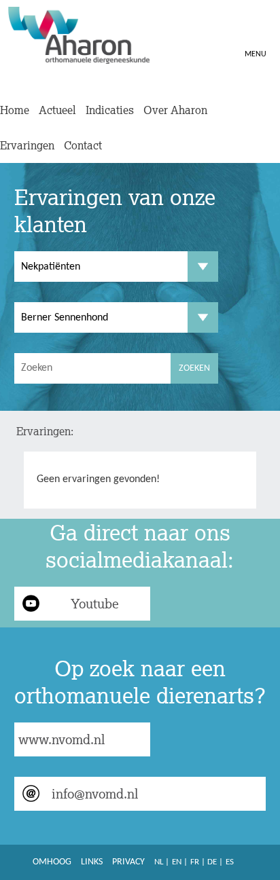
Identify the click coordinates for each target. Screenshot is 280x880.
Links (92, 862)
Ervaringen (27, 145)
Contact (83, 145)
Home (14, 110)
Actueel (57, 110)
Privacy (128, 862)
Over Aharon (175, 110)
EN (176, 862)
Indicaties (110, 110)
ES (230, 862)
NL (158, 862)
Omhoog (52, 862)
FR (194, 862)
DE (212, 862)
